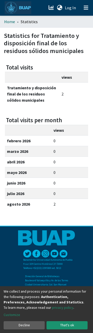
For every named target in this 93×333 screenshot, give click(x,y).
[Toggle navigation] (86, 8)
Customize (12, 314)
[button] (59, 8)
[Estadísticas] (51, 8)
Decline (24, 325)
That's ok (67, 325)
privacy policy (62, 307)
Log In (71, 7)
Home (9, 21)
